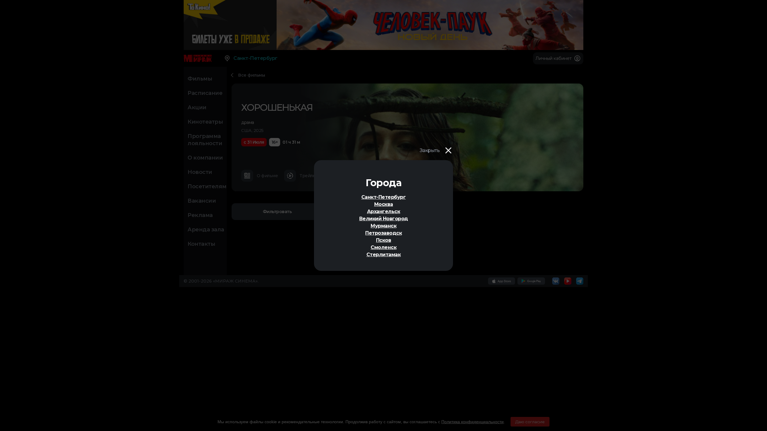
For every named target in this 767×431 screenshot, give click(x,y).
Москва (383, 204)
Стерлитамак (383, 254)
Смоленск (383, 247)
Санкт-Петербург (383, 197)
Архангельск (383, 211)
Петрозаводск (383, 233)
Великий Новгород (383, 218)
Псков (383, 240)
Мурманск (383, 226)
